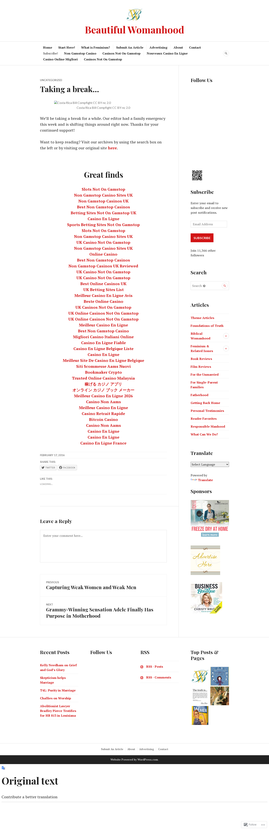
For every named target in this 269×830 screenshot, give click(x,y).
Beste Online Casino (103, 301)
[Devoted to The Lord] (219, 696)
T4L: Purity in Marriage (58, 690)
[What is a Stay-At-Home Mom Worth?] (219, 676)
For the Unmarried (205, 374)
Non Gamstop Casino (80, 53)
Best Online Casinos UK (103, 283)
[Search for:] (210, 286)
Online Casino (103, 254)
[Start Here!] (200, 676)
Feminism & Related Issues (202, 348)
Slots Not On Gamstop (103, 189)
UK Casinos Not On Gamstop (103, 307)
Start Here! (66, 47)
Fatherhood (199, 395)
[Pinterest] (193, 155)
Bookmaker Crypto (103, 372)
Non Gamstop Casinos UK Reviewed (103, 266)
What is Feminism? (95, 47)
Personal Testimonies (207, 411)
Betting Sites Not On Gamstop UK (103, 212)
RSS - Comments (158, 677)
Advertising (158, 47)
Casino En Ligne (103, 218)
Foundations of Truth (207, 325)
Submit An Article (129, 47)
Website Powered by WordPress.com (134, 759)
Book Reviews (201, 359)
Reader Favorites (204, 418)
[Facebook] (193, 91)
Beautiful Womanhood (134, 29)
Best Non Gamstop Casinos (103, 207)
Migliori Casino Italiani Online (103, 336)
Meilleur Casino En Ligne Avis (103, 295)
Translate (205, 480)
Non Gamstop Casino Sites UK (103, 195)
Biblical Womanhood (200, 335)
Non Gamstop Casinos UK (103, 201)
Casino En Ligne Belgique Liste (103, 348)
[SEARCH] (226, 53)
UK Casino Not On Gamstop (103, 242)
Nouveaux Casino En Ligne (167, 53)
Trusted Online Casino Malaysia (103, 378)
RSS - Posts (154, 666)
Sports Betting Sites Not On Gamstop (103, 224)
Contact (195, 47)
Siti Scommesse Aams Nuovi (103, 366)
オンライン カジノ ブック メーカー (103, 390)
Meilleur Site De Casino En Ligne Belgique (103, 360)
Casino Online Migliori (60, 59)
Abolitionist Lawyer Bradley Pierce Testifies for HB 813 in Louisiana (58, 711)
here (112, 148)
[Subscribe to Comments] (141, 677)
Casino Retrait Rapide (103, 413)
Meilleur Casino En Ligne (103, 325)
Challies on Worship (55, 698)
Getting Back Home (205, 403)
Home (47, 47)
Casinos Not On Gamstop (121, 53)
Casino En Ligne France (103, 443)
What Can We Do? (204, 434)
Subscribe (202, 192)
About (178, 47)
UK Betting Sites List (103, 289)
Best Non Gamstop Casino (103, 331)
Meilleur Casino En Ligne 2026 (103, 395)
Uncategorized (51, 80)
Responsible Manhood (208, 426)
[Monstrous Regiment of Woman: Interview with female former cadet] (200, 715)
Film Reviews (201, 366)
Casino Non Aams (103, 401)
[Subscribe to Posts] (141, 666)
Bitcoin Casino (103, 419)
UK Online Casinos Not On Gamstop (103, 313)
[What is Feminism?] (200, 696)
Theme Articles (202, 318)
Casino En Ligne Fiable (103, 342)
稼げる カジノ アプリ (103, 384)
